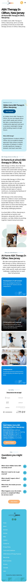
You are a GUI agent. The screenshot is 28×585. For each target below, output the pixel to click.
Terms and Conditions (9, 550)
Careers (5, 540)
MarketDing (19, 575)
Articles (5, 533)
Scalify (13, 575)
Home (4, 523)
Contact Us (6, 543)
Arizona (5, 564)
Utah (4, 571)
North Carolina (7, 561)
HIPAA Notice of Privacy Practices (12, 554)
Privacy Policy (6, 547)
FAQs (4, 536)
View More (14, 501)
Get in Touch (10, 442)
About (4, 526)
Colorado (5, 567)
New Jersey (6, 557)
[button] (25, 2)
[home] (7, 3)
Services (5, 530)
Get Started (9, 111)
